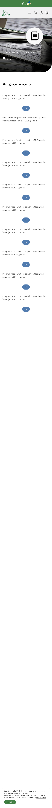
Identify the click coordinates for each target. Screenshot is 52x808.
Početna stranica (10, 52)
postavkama (41, 798)
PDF (26, 108)
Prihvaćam (10, 802)
